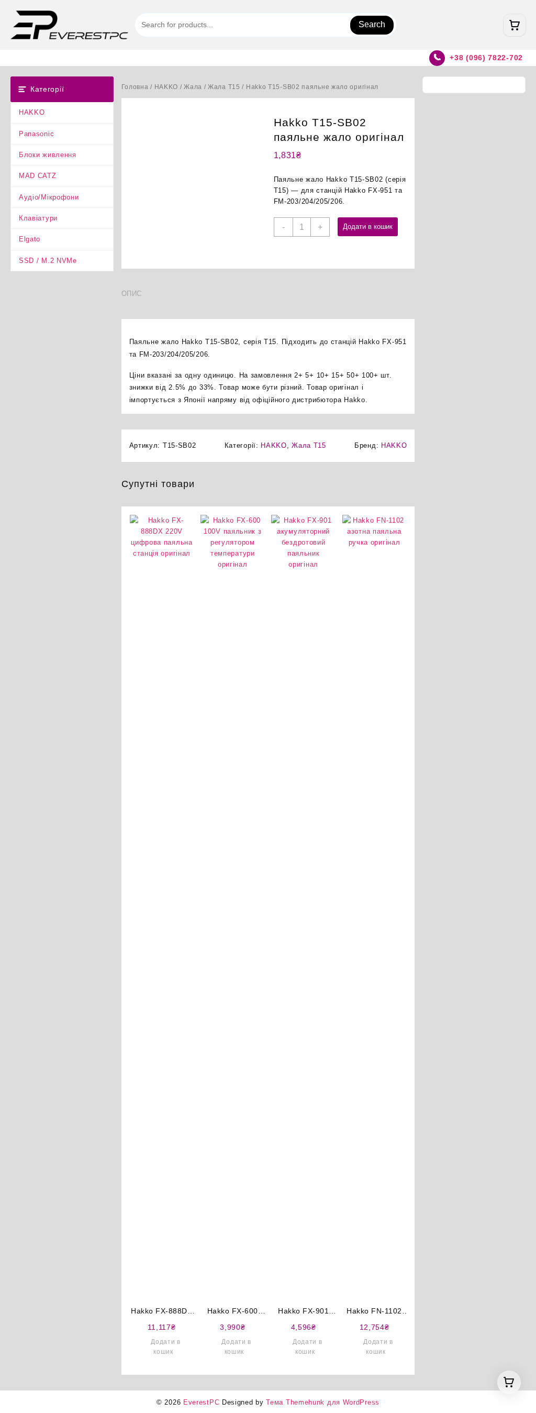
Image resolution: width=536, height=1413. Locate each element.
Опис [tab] (131, 293)
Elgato (29, 239)
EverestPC (201, 1402)
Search (372, 24)
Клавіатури (38, 218)
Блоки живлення (47, 155)
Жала (193, 87)
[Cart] (514, 25)
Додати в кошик (368, 226)
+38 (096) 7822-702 (486, 57)
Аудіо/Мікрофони (49, 197)
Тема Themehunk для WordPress (322, 1402)
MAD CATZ (38, 176)
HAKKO (32, 112)
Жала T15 (224, 87)
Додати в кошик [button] (166, 1346)
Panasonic (36, 134)
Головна (135, 87)
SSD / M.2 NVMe (48, 260)
